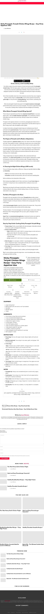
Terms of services (25, 612)
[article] (22, 169)
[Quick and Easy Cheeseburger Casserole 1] (3, 474)
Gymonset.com (7, 600)
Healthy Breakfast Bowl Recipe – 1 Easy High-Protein (21, 479)
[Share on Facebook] (19, 32)
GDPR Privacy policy (32, 612)
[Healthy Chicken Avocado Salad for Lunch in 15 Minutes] (10, 537)
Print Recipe (27, 80)
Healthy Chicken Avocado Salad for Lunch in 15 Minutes (9, 545)
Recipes (26, 463)
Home (9, 612)
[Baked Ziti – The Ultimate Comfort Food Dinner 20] (33, 537)
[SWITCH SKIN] (42, 3)
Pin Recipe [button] (32, 280)
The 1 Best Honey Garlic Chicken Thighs (17, 466)
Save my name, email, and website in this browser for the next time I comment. (15, 455)
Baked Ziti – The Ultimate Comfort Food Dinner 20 (17, 578)
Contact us (13, 612)
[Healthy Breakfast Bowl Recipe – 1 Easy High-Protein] (3, 481)
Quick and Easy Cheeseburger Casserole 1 (18, 473)
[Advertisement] (22, 13)
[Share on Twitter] (22, 32)
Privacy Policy (18, 612)
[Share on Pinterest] (24, 32)
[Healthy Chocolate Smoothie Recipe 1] (3, 488)
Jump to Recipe (19, 80)
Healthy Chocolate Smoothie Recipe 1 (17, 486)
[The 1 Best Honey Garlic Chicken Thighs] (3, 468)
